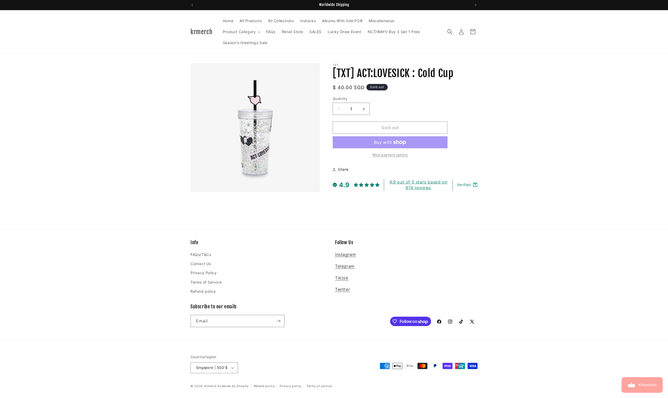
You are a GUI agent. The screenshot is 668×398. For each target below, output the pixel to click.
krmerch (210, 386)
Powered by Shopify (233, 386)
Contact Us (200, 263)
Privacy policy (290, 386)
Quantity (340, 98)
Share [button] (343, 169)
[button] (241, 31)
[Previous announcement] (192, 5)
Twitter (342, 289)
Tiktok (342, 277)
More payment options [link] (390, 155)
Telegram (345, 266)
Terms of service (319, 386)
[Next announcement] (475, 5)
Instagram (345, 254)
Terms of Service (206, 282)
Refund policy (203, 291)
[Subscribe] (278, 321)
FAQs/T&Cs (200, 254)
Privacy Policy (203, 273)
